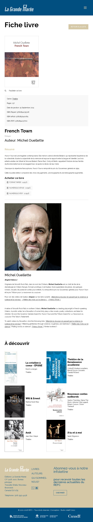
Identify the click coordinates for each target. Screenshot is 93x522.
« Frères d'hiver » (54, 300)
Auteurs (37, 473)
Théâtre (15, 99)
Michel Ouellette (30, 140)
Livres (35, 469)
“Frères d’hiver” (37, 327)
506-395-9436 (21, 495)
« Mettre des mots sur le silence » (34, 300)
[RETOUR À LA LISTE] (78, 29)
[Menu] (85, 8)
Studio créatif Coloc (68, 510)
